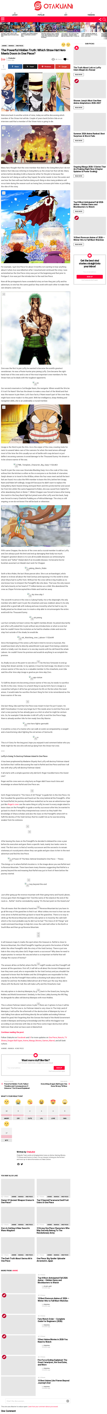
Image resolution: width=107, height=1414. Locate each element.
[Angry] (68, 45)
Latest (15, 15)
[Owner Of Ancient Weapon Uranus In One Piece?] (18, 1365)
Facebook (21, 1214)
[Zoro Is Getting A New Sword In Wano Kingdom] (18, 1393)
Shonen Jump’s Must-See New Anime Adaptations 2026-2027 (10, 35)
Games (45, 1218)
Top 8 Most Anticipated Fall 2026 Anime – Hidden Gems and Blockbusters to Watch (70, 35)
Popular (41, 15)
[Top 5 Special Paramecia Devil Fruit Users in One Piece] (53, 1365)
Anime (25, 1218)
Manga (32, 1218)
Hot (65, 15)
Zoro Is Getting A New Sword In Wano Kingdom (15, 1406)
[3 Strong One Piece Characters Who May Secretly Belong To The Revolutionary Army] (53, 1393)
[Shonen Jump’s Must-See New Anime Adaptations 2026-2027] (10, 27)
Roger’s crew (13, 804)
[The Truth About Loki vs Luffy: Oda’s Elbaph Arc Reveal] (89, 56)
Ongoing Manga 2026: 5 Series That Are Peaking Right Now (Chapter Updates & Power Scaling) (50, 35)
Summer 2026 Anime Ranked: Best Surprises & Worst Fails (29, 35)
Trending (91, 15)
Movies (39, 1218)
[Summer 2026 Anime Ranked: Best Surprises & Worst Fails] (30, 27)
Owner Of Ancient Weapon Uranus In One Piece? (17, 1378)
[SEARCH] (104, 19)
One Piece (53, 1214)
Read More (78, 74)
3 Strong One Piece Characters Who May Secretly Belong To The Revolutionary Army (53, 1407)
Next (106, 30)
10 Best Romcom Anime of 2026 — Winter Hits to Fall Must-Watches (89, 35)
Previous (1, 30)
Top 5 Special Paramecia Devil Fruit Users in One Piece (53, 1378)
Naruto (61, 1214)
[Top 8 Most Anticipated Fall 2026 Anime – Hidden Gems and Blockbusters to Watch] (70, 27)
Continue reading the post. (12, 1209)
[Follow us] (100, 19)
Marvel (52, 1218)
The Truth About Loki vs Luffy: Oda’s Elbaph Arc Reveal (87, 68)
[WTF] (63, 45)
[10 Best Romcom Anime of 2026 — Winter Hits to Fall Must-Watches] (90, 27)
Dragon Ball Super (15, 1218)
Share (3, 75)
